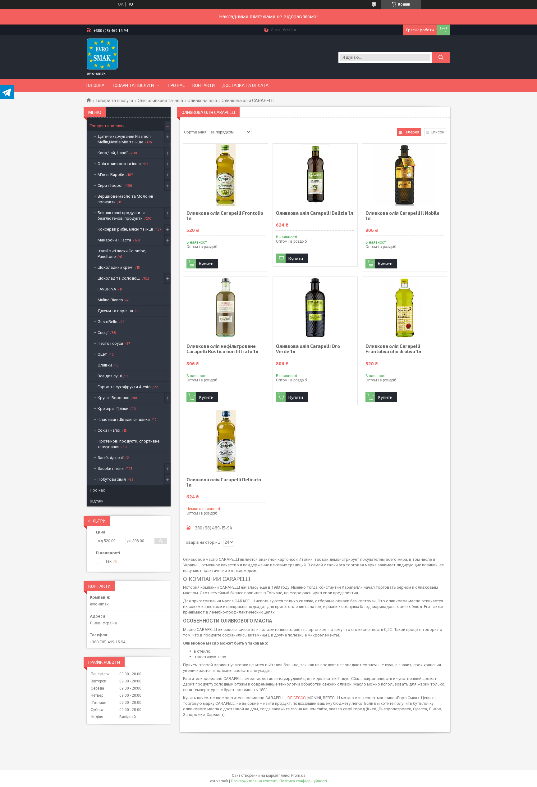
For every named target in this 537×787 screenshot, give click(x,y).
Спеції (103, 332)
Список (437, 132)
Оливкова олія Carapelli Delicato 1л (223, 482)
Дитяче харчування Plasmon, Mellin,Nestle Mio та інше (125, 139)
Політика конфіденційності (303, 781)
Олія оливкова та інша (160, 100)
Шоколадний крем (115, 267)
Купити (206, 263)
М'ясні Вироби (111, 174)
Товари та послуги (133, 85)
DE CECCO (296, 697)
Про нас (176, 85)
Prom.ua (298, 775)
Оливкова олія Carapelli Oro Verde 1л (308, 349)
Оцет (102, 354)
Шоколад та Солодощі (119, 278)
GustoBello (107, 321)
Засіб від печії (111, 457)
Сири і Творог (110, 185)
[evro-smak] (102, 54)
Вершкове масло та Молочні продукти (125, 199)
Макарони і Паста (114, 240)
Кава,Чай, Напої (112, 153)
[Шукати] (441, 57)
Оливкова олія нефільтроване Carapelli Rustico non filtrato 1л (222, 349)
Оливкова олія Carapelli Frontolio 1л (224, 215)
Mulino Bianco (110, 300)
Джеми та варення (115, 310)
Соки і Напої (109, 430)
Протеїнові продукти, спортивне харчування (128, 444)
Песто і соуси (110, 343)
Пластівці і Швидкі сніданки (124, 419)
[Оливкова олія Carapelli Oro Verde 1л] (315, 308)
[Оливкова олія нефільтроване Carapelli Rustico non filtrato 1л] (225, 308)
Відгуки (96, 501)
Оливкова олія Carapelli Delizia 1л (314, 213)
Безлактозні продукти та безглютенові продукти (121, 215)
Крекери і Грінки (113, 408)
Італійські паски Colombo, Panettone (122, 254)
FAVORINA (107, 289)
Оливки (105, 365)
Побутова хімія (112, 479)
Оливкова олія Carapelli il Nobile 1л (402, 215)
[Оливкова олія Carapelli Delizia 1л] (315, 175)
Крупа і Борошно (114, 397)
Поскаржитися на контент (254, 781)
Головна (95, 85)
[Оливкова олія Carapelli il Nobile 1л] (404, 175)
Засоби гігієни (111, 468)
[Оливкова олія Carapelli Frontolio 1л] (225, 175)
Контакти (203, 85)
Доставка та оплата (245, 85)
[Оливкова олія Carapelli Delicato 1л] (225, 441)
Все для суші (110, 376)
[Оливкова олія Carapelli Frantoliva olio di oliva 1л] (404, 308)
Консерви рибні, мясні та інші (125, 229)
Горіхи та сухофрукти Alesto (124, 387)
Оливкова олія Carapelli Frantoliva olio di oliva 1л (393, 349)
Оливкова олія (202, 100)
